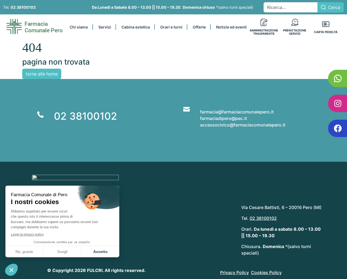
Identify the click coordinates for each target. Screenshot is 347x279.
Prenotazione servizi (294, 32)
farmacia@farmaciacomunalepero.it (237, 112)
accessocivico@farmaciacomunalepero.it (242, 125)
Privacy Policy (234, 272)
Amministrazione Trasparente (264, 32)
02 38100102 (23, 7)
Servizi (104, 27)
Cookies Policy (266, 272)
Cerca (334, 7)
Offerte (199, 27)
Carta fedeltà (326, 32)
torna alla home (42, 74)
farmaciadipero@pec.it (223, 118)
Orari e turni (171, 27)
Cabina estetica (135, 27)
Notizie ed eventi (231, 27)
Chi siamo (79, 27)
